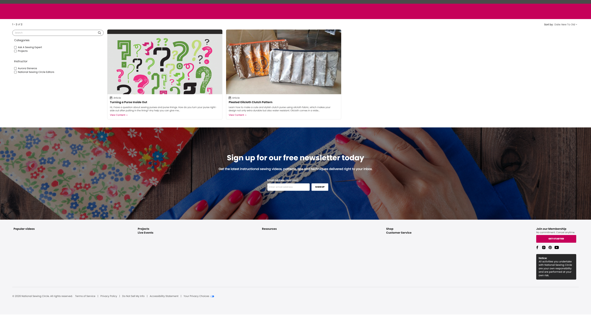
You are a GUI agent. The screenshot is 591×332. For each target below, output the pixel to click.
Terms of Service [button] (85, 296)
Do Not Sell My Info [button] (133, 296)
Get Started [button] (556, 238)
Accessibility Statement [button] (164, 296)
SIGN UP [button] (320, 186)
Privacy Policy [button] (109, 296)
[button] (99, 33)
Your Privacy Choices (196, 296)
